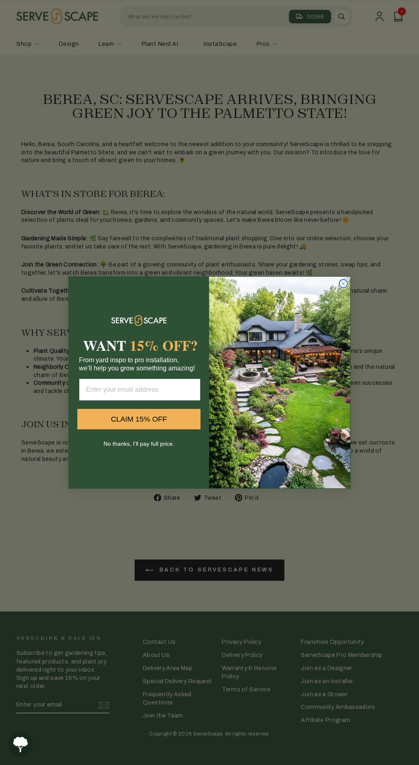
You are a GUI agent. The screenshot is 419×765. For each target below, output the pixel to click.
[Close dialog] (343, 284)
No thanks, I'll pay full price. (139, 443)
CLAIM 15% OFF (139, 419)
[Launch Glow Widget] (20, 744)
